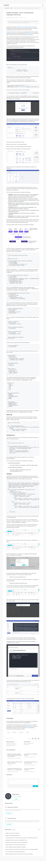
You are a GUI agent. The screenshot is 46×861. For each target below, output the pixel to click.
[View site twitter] (38, 738)
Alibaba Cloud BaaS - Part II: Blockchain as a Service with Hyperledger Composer (12, 744)
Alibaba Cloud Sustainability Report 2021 (13, 835)
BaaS (8, 732)
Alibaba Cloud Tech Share (22, 27)
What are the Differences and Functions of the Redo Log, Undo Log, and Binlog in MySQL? (22, 849)
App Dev (27, 732)
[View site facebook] (35, 738)
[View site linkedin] (32, 738)
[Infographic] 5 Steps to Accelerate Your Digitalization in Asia (16, 840)
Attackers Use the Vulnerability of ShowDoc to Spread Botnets (17, 842)
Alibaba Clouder (9, 17)
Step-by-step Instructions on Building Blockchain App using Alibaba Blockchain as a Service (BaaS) (14, 755)
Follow (16, 799)
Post (35, 786)
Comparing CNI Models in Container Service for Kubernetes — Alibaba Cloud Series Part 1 (22, 837)
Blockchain (14, 732)
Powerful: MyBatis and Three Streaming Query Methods (16, 844)
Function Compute (11, 818)
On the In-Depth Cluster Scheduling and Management (15, 851)
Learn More (9, 813)
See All (39, 829)
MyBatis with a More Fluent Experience (13, 833)
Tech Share (33, 27)
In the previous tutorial (11, 32)
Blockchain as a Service (30, 33)
